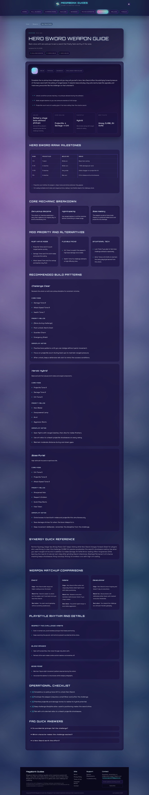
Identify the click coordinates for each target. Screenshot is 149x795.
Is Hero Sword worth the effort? (46, 741)
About (75, 774)
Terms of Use (78, 779)
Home (27, 24)
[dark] (129, 4)
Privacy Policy (78, 777)
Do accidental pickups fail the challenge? (50, 728)
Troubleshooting (91, 778)
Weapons (35, 24)
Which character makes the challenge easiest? (53, 734)
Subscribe (112, 785)
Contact (76, 786)
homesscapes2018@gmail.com (111, 778)
